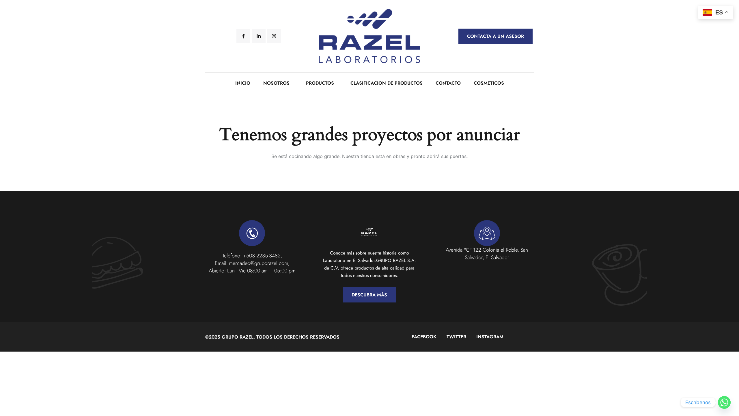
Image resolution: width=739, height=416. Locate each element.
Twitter (456, 336)
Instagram (489, 336)
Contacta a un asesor (495, 36)
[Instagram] (274, 36)
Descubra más (369, 294)
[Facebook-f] (243, 36)
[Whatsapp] (724, 402)
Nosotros (276, 83)
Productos (320, 83)
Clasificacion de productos (386, 83)
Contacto (448, 83)
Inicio (242, 83)
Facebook (424, 336)
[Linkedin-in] (259, 36)
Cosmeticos (489, 83)
